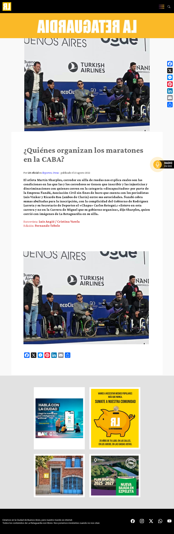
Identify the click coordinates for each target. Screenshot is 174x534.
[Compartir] (170, 104)
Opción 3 (164, 172)
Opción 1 (164, 170)
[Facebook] (170, 63)
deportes (47, 172)
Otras (56, 172)
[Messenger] (170, 77)
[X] (170, 70)
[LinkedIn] (170, 91)
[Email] (170, 97)
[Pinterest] (170, 84)
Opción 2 (164, 171)
